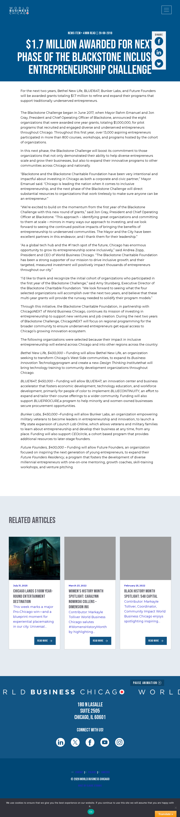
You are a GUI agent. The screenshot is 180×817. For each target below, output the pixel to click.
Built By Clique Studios (90, 785)
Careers (105, 772)
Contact (79, 772)
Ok (90, 811)
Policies (92, 772)
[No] (175, 807)
